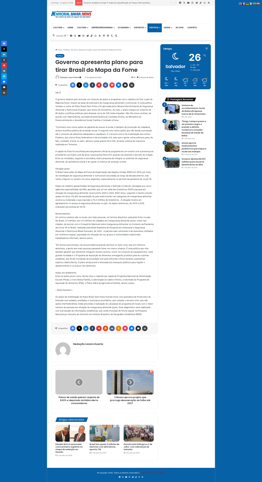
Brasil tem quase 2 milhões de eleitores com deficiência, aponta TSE (104, 447)
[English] (240, 3)
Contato (192, 27)
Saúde (167, 27)
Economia (123, 27)
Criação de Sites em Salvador (152, 473)
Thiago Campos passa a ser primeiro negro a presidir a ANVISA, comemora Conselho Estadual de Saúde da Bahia (194, 128)
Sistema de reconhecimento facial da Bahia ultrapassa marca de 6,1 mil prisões (194, 109)
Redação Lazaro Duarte (69, 77)
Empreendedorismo (102, 27)
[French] (244, 3)
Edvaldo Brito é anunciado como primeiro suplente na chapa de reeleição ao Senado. (69, 448)
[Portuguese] (254, 3)
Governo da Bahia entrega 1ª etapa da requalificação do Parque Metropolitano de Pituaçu (122, 3)
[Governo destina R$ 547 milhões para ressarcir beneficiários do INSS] (172, 163)
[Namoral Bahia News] (71, 14)
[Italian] (251, 3)
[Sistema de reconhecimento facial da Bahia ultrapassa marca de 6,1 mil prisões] (172, 109)
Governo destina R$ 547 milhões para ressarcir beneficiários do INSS (194, 162)
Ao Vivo (180, 27)
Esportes (139, 27)
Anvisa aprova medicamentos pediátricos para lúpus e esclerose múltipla (194, 147)
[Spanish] (258, 3)
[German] (247, 3)
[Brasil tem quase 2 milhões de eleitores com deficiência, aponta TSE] (105, 433)
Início (59, 50)
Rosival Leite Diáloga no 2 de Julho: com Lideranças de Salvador (138, 447)
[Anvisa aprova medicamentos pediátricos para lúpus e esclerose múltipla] (172, 147)
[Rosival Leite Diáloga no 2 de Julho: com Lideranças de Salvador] (139, 433)
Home (70, 27)
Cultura (57, 27)
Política (153, 27)
